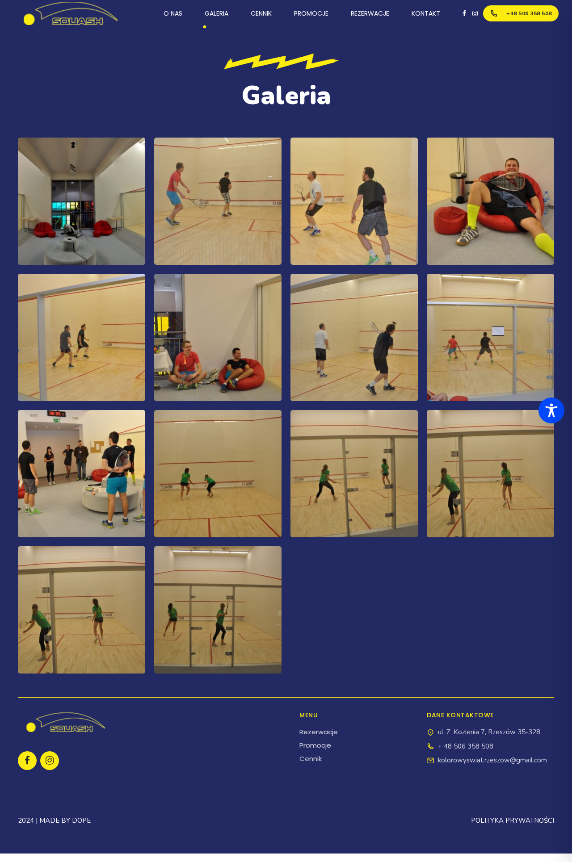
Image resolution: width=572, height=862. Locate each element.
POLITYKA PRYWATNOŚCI (512, 820)
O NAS (173, 13)
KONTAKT (426, 13)
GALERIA (216, 13)
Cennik (310, 758)
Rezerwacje (318, 731)
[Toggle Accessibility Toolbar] (551, 410)
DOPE (81, 820)
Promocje (315, 745)
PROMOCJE (311, 13)
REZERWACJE (370, 13)
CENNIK (261, 13)
